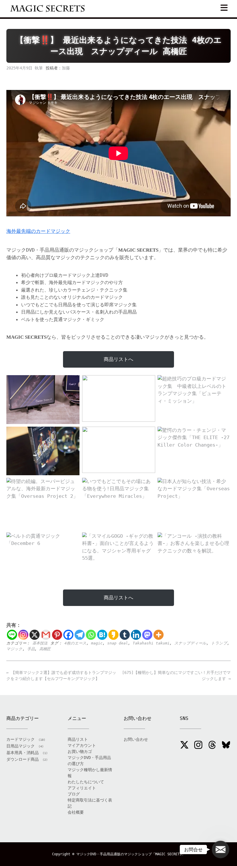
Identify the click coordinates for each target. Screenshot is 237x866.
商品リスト (78, 739)
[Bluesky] (226, 746)
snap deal (117, 643)
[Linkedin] (136, 635)
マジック (14, 649)
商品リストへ (118, 359)
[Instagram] (23, 635)
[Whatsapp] (91, 635)
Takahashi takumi (151, 643)
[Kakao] (113, 635)
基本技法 (39, 643)
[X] (34, 635)
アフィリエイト (82, 788)
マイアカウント (82, 745)
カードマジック (20, 739)
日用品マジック (20, 746)
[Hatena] (102, 635)
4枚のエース (75, 643)
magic (97, 643)
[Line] (12, 635)
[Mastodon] (147, 635)
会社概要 (76, 812)
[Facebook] (68, 635)
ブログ (74, 794)
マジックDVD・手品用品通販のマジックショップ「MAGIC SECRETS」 (130, 854)
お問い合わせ (136, 739)
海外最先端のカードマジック (38, 231)
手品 (31, 649)
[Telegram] (80, 635)
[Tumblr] (125, 635)
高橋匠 (45, 649)
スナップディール (190, 643)
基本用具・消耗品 (22, 752)
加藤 (66, 68)
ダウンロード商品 (22, 759)
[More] (158, 635)
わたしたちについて (86, 782)
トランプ (219, 643)
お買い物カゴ (80, 751)
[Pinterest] (57, 635)
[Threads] (212, 746)
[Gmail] (46, 635)
